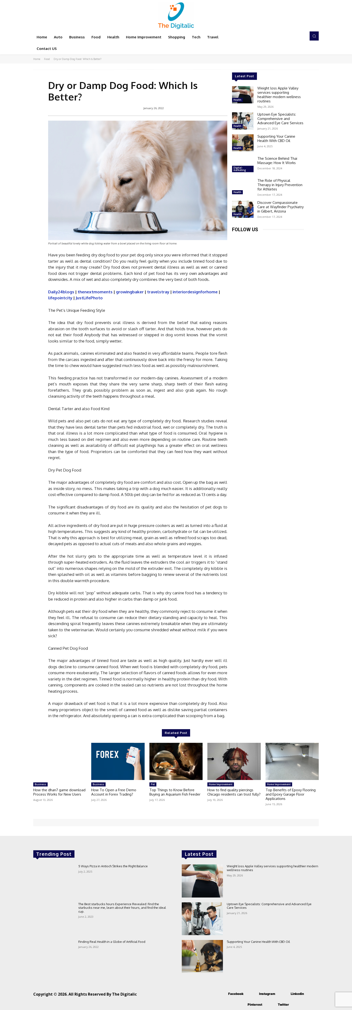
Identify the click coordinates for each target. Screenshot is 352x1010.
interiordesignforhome (195, 291)
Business (40, 784)
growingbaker (130, 291)
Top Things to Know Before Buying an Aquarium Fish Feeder (174, 792)
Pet (153, 784)
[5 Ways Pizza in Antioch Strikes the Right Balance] (53, 880)
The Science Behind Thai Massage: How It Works (277, 160)
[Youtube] (290, 239)
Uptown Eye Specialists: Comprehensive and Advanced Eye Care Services (280, 118)
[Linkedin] (258, 239)
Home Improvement (221, 784)
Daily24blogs (61, 291)
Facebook (236, 994)
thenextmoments (95, 291)
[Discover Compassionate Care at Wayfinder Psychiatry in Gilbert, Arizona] (243, 209)
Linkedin (297, 994)
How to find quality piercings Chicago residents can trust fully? (234, 792)
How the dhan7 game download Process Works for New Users (59, 792)
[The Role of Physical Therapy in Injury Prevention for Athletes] (243, 187)
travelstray (158, 291)
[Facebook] (236, 239)
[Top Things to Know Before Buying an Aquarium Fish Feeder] (176, 761)
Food (47, 59)
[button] (314, 36)
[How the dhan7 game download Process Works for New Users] (59, 761)
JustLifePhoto (89, 297)
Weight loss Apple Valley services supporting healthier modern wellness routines (279, 94)
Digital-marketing (239, 169)
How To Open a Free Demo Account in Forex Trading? (113, 792)
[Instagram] (247, 239)
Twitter (283, 1004)
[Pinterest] (268, 239)
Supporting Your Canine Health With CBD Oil (276, 138)
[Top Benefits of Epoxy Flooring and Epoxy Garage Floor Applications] (292, 761)
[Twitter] (279, 239)
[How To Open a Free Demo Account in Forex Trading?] (117, 761)
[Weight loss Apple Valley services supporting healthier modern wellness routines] (243, 94)
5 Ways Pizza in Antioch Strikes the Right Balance (113, 866)
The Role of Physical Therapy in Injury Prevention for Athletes (279, 184)
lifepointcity (60, 297)
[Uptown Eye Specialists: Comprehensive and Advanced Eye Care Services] (243, 121)
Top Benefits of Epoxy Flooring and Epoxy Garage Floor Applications (291, 794)
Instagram (267, 994)
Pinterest (255, 1004)
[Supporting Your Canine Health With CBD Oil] (243, 143)
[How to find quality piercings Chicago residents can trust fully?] (234, 761)
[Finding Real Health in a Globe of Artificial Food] (53, 956)
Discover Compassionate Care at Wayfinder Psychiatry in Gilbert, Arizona (280, 206)
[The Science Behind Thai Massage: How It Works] (243, 165)
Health (237, 99)
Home (36, 59)
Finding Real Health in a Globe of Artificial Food (111, 942)
